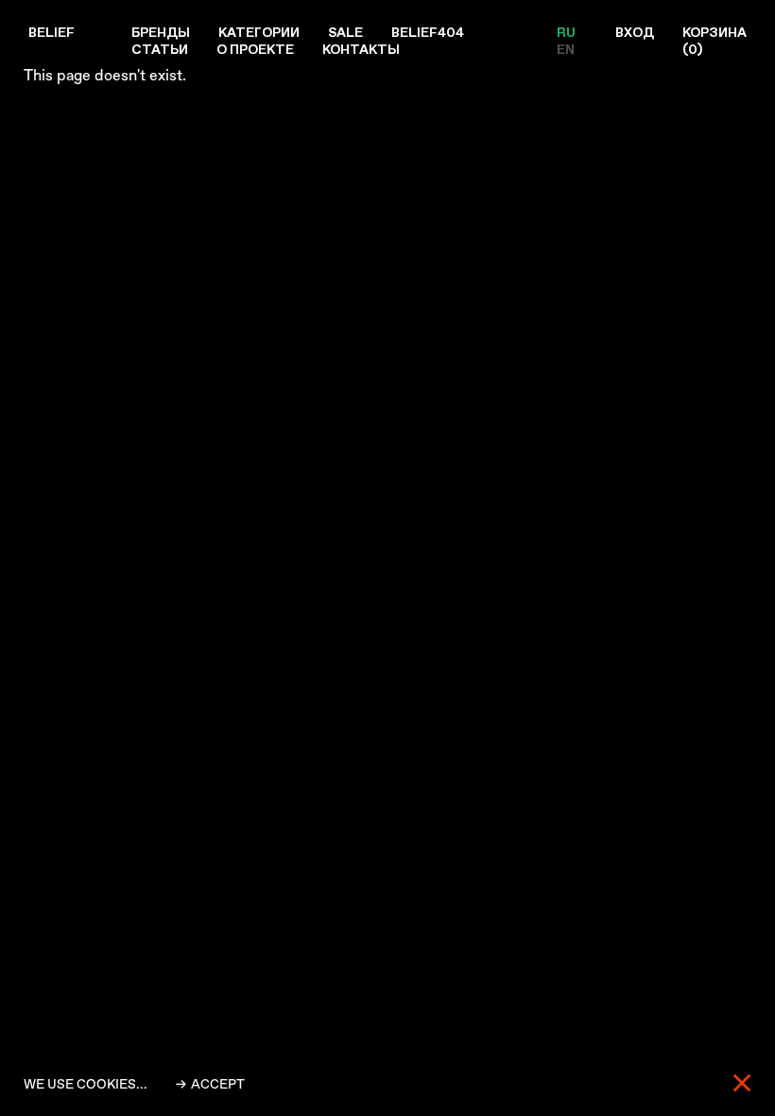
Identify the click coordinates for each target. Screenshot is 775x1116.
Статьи (159, 49)
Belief (51, 32)
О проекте (255, 49)
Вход (634, 32)
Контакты (361, 49)
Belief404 (427, 32)
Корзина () (714, 41)
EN (566, 49)
